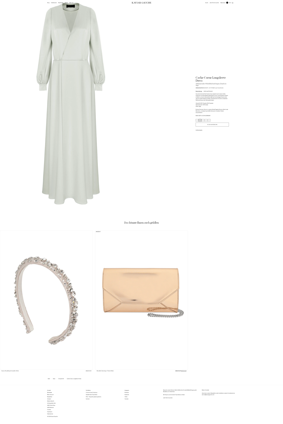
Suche (206, 2)
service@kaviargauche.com (208, 394)
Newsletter (49, 396)
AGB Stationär (50, 407)
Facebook (127, 394)
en (230, 2)
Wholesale (49, 392)
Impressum (49, 411)
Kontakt (49, 390)
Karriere (88, 399)
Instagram (127, 390)
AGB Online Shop (51, 405)
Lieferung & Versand (208, 91)
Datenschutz (50, 413)
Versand (49, 399)
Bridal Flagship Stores (217, 109)
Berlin (224, 109)
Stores (66, 2)
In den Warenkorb (212, 124)
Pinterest (127, 392)
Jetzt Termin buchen (214, 2)
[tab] (199, 91)
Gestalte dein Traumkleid (91, 394)
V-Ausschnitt (61, 378)
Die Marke (88, 390)
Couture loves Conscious (91, 392)
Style (54, 378)
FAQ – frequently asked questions (93, 396)
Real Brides (60, 2)
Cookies (49, 409)
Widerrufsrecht (50, 401)
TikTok (126, 396)
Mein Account (50, 394)
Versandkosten (220, 87)
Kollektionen (54, 2)
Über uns (71, 2)
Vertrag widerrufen (51, 403)
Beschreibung (199, 91)
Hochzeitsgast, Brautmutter (220, 97)
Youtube (126, 399)
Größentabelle (199, 130)
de (232, 2)
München (198, 111)
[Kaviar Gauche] (141, 3)
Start (49, 378)
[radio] (200, 120)
